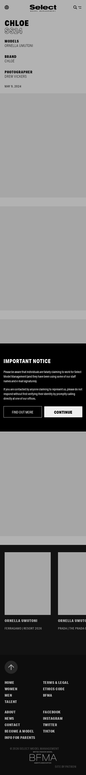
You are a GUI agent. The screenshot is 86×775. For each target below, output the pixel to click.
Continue (63, 412)
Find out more (23, 412)
